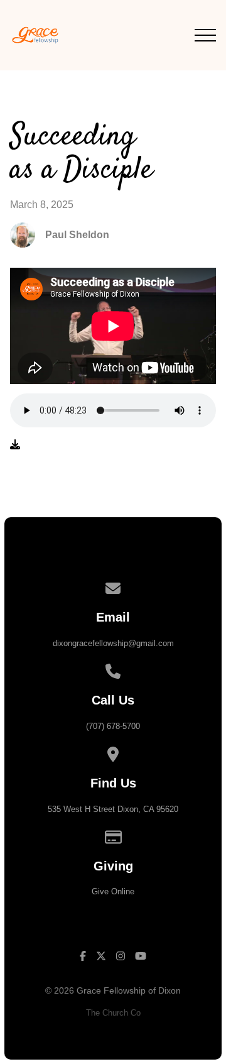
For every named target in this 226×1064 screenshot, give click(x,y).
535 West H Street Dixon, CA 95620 (113, 809)
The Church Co (113, 1012)
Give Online (113, 891)
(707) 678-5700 (113, 726)
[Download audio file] (15, 444)
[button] (205, 35)
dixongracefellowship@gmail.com (113, 643)
